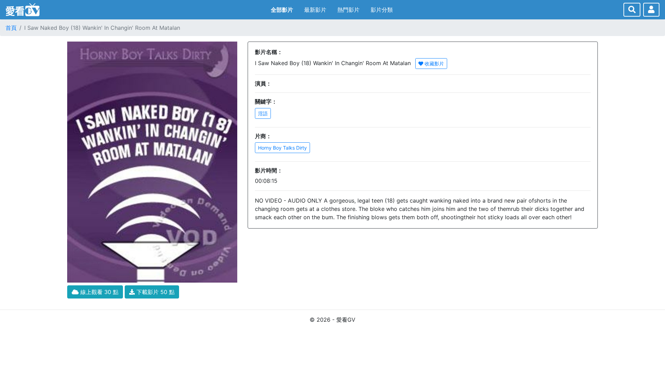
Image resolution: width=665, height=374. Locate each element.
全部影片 (282, 9)
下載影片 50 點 (155, 291)
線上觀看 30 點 (98, 291)
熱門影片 (348, 9)
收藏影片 (433, 63)
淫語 (263, 113)
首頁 (11, 27)
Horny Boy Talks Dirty (282, 148)
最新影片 (315, 9)
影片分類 (382, 9)
